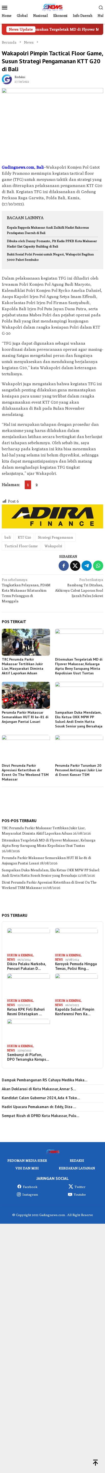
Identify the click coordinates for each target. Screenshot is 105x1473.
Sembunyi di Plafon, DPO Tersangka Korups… (28, 1057)
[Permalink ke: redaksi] (7, 79)
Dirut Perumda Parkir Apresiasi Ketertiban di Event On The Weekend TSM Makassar (25, 772)
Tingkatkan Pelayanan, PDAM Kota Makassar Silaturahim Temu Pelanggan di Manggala (26, 590)
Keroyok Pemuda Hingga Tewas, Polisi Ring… (76, 966)
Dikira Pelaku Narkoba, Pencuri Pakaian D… (26, 966)
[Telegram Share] (87, 566)
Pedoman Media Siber (27, 1160)
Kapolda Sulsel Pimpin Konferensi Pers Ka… (74, 1011)
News (11, 959)
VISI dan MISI (27, 1168)
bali (8, 537)
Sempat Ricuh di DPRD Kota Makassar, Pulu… (40, 1115)
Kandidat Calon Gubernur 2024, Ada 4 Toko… (41, 1098)
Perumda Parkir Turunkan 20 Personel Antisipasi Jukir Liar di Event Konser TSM (78, 770)
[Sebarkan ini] (64, 566)
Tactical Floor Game (21, 546)
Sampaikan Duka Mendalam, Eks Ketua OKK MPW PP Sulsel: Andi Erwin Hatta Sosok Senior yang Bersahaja (78, 719)
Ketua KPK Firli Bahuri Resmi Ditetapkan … (26, 1011)
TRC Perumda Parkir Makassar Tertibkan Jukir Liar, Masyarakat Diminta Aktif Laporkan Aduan (22, 666)
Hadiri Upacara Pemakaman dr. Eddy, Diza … (39, 1107)
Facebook (30, 1187)
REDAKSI (77, 1160)
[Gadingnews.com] (52, 7)
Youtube (80, 1194)
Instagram (30, 1194)
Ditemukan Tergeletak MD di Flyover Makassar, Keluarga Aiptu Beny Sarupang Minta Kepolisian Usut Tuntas (78, 666)
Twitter (79, 1187)
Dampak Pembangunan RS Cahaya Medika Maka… (44, 1080)
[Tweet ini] (75, 566)
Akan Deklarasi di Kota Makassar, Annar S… (39, 1089)
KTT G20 (24, 537)
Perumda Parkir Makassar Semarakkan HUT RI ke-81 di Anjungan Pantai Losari (25, 717)
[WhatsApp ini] (98, 566)
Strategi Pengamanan (55, 537)
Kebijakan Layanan (77, 1168)
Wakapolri (53, 546)
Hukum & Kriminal (20, 955)
